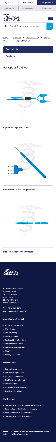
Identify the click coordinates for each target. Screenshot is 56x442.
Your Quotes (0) (47, 3)
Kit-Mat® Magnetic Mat (15, 380)
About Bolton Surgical (14, 325)
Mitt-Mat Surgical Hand (14, 372)
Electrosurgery (32, 37)
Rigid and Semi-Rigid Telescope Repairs (21, 409)
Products (17, 37)
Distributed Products (14, 391)
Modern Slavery (11, 336)
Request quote (27, 8)
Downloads (46, 8)
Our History (10, 329)
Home (5, 37)
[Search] (49, 26)
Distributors (9, 8)
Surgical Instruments (13, 369)
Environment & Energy (14, 343)
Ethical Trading (11, 332)
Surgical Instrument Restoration (18, 416)
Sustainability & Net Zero (15, 340)
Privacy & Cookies (12, 354)
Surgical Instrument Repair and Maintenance (23, 405)
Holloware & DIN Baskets (15, 387)
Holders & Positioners (14, 376)
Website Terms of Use (20, 434)
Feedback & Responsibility (16, 347)
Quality (8, 351)
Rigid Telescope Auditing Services (19, 412)
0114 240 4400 (14, 308)
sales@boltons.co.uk (17, 311)
